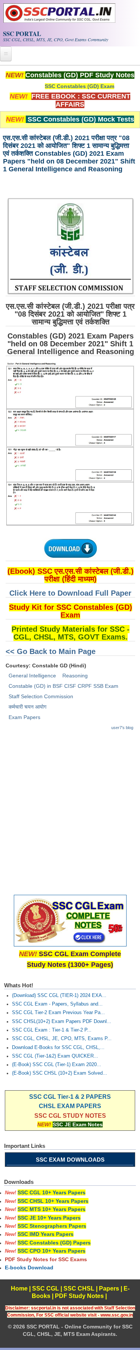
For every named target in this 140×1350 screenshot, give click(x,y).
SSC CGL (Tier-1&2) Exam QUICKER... (55, 1056)
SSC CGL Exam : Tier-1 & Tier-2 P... (51, 1030)
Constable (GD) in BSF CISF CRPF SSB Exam (63, 686)
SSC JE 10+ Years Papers (49, 1218)
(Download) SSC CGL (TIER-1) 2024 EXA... (59, 995)
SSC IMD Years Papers (46, 1234)
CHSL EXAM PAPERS (70, 1106)
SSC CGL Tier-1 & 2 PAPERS (70, 1097)
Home (19, 1288)
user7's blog (122, 727)
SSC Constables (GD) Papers (54, 1243)
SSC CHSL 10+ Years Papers (53, 1201)
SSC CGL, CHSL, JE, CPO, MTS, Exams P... (62, 1038)
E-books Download (29, 1267)
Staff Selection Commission (41, 696)
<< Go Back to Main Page (51, 651)
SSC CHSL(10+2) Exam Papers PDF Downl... (61, 1021)
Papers (109, 1288)
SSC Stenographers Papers (52, 1226)
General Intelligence (32, 676)
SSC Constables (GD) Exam (79, 86)
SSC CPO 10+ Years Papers (51, 1251)
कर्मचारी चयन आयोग (27, 707)
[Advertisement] (70, 809)
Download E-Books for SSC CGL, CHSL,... (58, 1047)
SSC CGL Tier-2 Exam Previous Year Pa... (58, 1012)
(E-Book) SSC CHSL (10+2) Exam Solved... (59, 1073)
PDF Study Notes (79, 1296)
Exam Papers (24, 717)
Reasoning (75, 676)
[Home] (59, 21)
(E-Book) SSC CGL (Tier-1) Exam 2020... (56, 1064)
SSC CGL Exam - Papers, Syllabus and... (57, 1004)
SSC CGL (45, 1288)
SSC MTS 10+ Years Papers (51, 1209)
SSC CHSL (78, 1288)
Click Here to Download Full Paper (70, 593)
